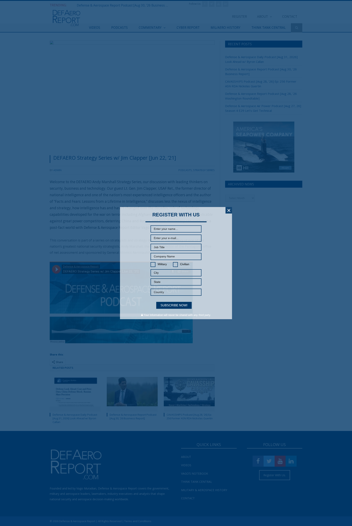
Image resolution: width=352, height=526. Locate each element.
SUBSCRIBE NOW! (174, 305)
